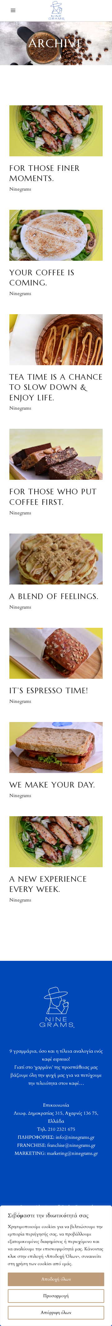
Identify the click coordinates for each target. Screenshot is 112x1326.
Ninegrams (20, 189)
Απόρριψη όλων (56, 1312)
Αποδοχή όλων (56, 1279)
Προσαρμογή (56, 1296)
